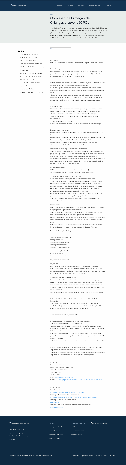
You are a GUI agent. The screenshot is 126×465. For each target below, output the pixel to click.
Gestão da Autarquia (55, 438)
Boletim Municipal (76, 435)
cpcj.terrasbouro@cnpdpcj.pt (64, 377)
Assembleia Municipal (56, 435)
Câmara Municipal (54, 431)
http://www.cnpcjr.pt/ (57, 407)
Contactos (76, 455)
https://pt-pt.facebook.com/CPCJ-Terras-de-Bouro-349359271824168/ (80, 380)
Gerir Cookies (112, 455)
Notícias (73, 427)
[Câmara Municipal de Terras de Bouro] (18, 5)
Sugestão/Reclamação (87, 455)
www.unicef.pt (54, 402)
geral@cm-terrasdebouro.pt (21, 436)
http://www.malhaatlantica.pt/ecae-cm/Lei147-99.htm (67, 392)
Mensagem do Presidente (57, 427)
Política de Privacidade (101, 455)
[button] (60, 5)
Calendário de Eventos (78, 431)
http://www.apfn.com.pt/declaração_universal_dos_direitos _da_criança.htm (74, 397)
